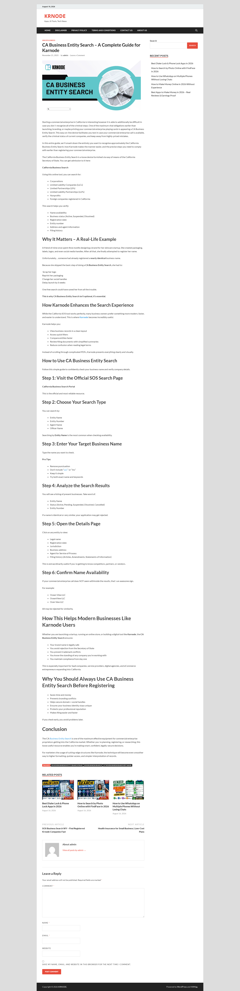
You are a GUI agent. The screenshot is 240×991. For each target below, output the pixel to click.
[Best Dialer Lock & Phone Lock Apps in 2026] (58, 790)
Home (47, 30)
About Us (142, 30)
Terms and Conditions (104, 30)
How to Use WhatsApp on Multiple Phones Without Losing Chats (126, 806)
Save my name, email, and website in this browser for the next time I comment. (86, 964)
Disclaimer (61, 30)
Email (46, 935)
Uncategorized (48, 40)
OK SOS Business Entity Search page (67, 765)
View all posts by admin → (74, 850)
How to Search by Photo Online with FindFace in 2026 (93, 805)
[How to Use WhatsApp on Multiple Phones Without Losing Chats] (128, 790)
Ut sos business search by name (117, 765)
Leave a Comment (77, 55)
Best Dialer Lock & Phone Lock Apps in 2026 (55, 805)
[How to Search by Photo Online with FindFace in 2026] (93, 790)
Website (46, 948)
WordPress (182, 987)
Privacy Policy (79, 30)
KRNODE (55, 16)
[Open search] (196, 30)
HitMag (194, 987)
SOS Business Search (93, 765)
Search (153, 40)
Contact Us (126, 30)
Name (46, 923)
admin (65, 55)
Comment (48, 886)
